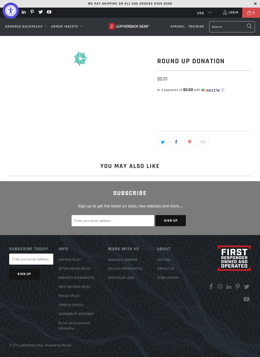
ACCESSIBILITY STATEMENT (76, 314)
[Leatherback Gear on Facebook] (211, 287)
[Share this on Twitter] (162, 142)
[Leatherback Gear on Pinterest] (32, 12)
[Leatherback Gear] (129, 27)
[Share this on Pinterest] (189, 142)
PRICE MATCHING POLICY (74, 287)
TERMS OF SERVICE (70, 305)
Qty (159, 99)
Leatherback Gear (31, 345)
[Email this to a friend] (203, 142)
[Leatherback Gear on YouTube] (49, 12)
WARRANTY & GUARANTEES (76, 278)
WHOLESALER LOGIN (121, 278)
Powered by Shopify (58, 345)
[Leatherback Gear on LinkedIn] (23, 12)
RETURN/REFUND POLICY (74, 269)
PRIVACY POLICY (69, 296)
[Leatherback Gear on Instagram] (220, 287)
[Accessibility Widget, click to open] (11, 11)
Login (233, 12)
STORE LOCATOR (167, 278)
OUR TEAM (163, 260)
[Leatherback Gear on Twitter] (40, 12)
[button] (26, 26)
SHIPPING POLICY (69, 260)
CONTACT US (165, 269)
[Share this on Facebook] (176, 142)
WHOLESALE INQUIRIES (122, 260)
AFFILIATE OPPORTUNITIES (125, 269)
